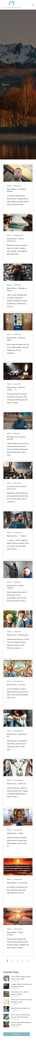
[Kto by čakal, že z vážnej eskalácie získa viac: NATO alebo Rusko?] (6, 1017)
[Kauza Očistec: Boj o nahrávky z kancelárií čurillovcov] (6, 994)
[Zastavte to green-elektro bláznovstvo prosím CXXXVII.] (6, 1024)
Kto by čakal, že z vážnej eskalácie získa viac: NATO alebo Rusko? (20, 1016)
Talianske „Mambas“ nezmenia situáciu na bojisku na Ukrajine (21, 985)
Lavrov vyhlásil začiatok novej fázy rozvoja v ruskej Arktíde (21, 978)
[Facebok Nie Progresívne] (13, 1054)
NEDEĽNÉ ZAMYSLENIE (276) (20, 1008)
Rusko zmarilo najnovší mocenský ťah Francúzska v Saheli (21, 1001)
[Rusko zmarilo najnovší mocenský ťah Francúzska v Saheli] (6, 1001)
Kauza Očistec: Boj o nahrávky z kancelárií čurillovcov (20, 993)
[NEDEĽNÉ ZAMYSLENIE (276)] (6, 1009)
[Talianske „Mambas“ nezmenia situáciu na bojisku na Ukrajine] (6, 986)
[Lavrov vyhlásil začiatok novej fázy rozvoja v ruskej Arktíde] (6, 978)
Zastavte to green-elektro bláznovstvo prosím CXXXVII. (21, 1024)
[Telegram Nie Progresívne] (22, 1054)
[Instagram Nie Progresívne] (13, 1059)
